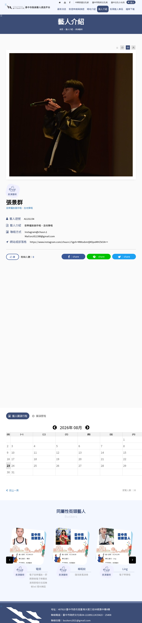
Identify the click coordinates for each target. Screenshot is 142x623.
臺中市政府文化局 (100, 2)
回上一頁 (14, 490)
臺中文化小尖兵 (118, 2)
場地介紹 (91, 9)
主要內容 (10, 4)
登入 (132, 2)
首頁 (61, 29)
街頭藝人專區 (116, 9)
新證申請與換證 (76, 9)
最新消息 (61, 9)
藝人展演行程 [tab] (19, 416)
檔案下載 (130, 9)
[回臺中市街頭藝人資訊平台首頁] (28, 7)
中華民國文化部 (82, 2)
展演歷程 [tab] (41, 416)
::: (1, 15)
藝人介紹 (102, 9)
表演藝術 (79, 29)
